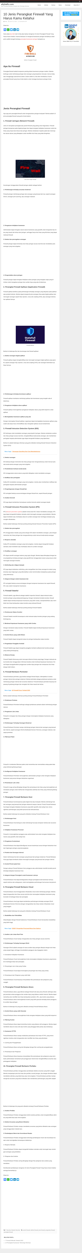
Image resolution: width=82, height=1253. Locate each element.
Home (39, 5)
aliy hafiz (12, 34)
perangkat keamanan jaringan (28, 39)
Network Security (15, 1230)
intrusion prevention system (14, 511)
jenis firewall (42, 1230)
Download (67, 5)
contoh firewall (26, 1230)
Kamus (53, 5)
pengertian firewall (50, 1230)
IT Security (8, 1230)
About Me (76, 5)
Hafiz (6, 21)
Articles (46, 5)
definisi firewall (34, 1230)
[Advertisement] (30, 93)
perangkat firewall (8, 1232)
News (60, 5)
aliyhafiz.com (7, 4)
